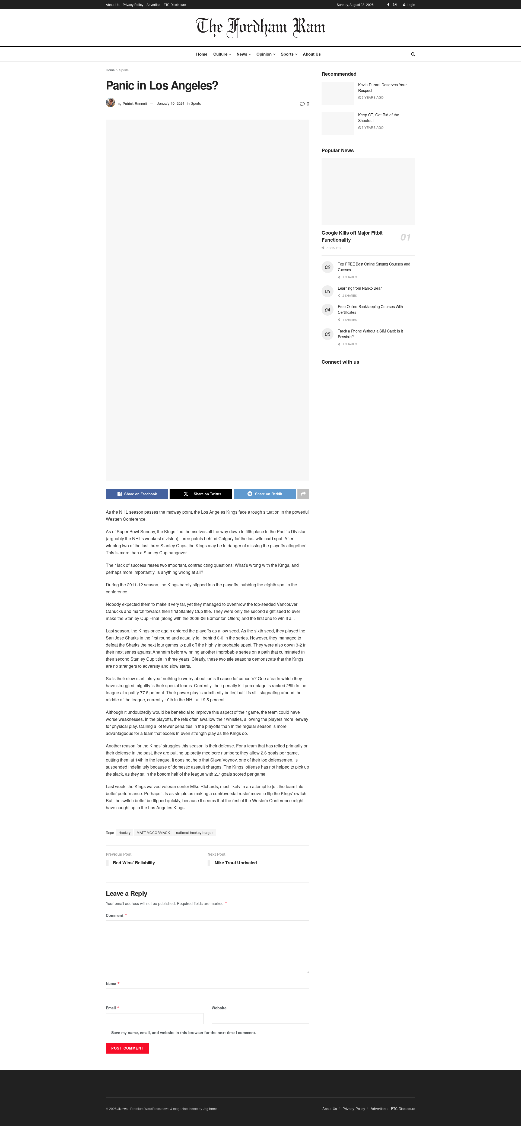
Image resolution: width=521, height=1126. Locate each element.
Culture (220, 54)
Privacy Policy (133, 4)
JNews (122, 1108)
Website (219, 1007)
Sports (287, 54)
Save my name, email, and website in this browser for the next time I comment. (183, 1032)
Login (410, 4)
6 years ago (372, 97)
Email (113, 1007)
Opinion (264, 54)
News (242, 54)
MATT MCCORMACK (153, 832)
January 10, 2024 (170, 103)
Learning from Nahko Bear (360, 288)
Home (201, 54)
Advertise (153, 4)
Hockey (125, 832)
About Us (112, 4)
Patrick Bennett (135, 103)
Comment (116, 915)
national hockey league (195, 832)
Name (113, 983)
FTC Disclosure (175, 4)
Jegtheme (210, 1108)
